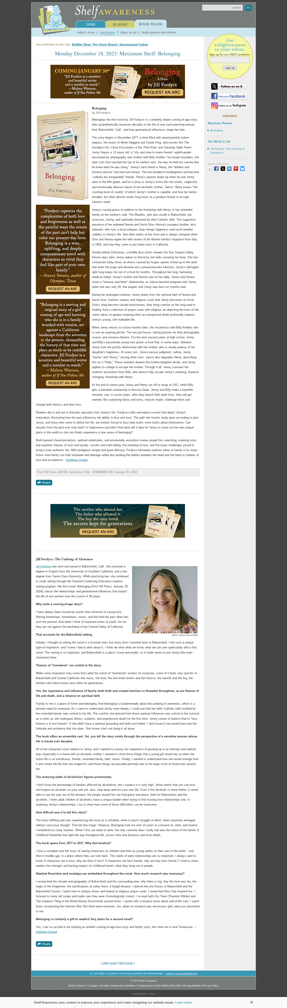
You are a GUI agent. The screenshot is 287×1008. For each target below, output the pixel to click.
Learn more (183, 1002)
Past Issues (107, 32)
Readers (120, 24)
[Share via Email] (210, 168)
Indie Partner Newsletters (159, 32)
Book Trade (151, 24)
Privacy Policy (211, 985)
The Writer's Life (219, 141)
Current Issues (145, 985)
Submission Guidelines (123, 985)
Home (91, 24)
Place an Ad (129, 32)
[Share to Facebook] (216, 168)
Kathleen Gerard (76, 460)
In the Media (161, 985)
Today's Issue (86, 32)
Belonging (216, 130)
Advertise (104, 985)
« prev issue (109, 963)
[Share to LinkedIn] (229, 168)
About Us (82, 985)
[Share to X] (223, 168)
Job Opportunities (191, 985)
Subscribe (175, 985)
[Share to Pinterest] (236, 168)
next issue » (127, 963)
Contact (93, 985)
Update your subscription (181, 973)
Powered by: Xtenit (143, 994)
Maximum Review (220, 123)
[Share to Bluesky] (242, 168)
